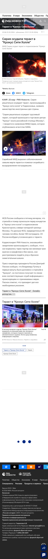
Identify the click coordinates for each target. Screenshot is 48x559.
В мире (35, 480)
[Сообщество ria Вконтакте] (23, 467)
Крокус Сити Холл (9, 354)
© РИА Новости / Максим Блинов (12, 340)
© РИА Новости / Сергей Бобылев (12, 79)
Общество (15, 480)
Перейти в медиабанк (31, 79)
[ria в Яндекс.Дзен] (14, 467)
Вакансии (5, 493)
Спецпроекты (7, 484)
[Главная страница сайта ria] (13, 21)
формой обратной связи (23, 530)
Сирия (30, 350)
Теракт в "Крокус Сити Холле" (21, 301)
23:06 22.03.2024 (8, 32)
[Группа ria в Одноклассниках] (31, 467)
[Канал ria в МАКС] (6, 467)
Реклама (18, 484)
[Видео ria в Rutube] (39, 467)
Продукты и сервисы (32, 484)
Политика (5, 480)
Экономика (26, 480)
